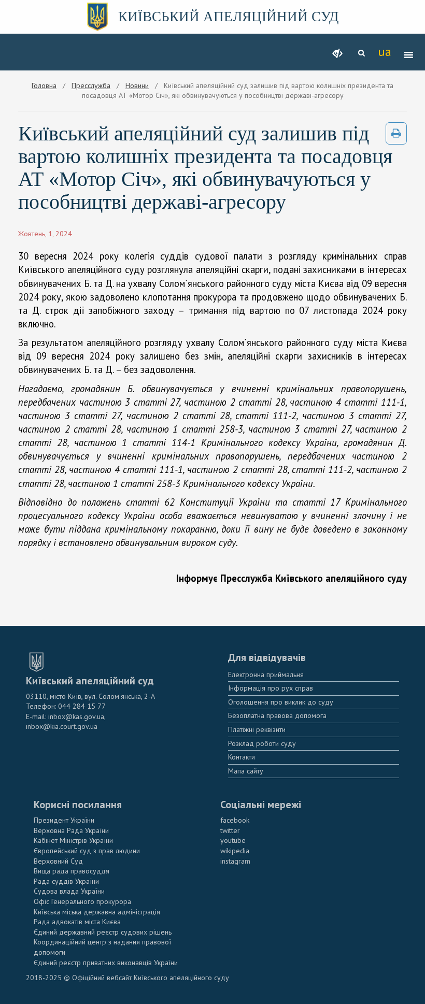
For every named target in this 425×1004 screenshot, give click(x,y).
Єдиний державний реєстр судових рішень (103, 932)
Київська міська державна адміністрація (97, 911)
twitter (230, 830)
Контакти (241, 757)
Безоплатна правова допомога (277, 715)
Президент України (64, 820)
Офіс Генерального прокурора (82, 901)
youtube (233, 840)
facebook (234, 820)
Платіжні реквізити (257, 729)
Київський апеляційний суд (228, 16)
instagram (235, 861)
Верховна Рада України (71, 830)
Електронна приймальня (266, 674)
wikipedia (234, 850)
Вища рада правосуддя (71, 871)
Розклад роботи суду (262, 743)
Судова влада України (69, 891)
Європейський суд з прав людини (87, 850)
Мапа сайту (245, 771)
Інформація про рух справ (270, 688)
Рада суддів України (66, 881)
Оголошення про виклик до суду (280, 702)
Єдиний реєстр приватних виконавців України (106, 962)
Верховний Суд (58, 861)
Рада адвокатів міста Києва (77, 921)
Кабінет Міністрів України (73, 840)
